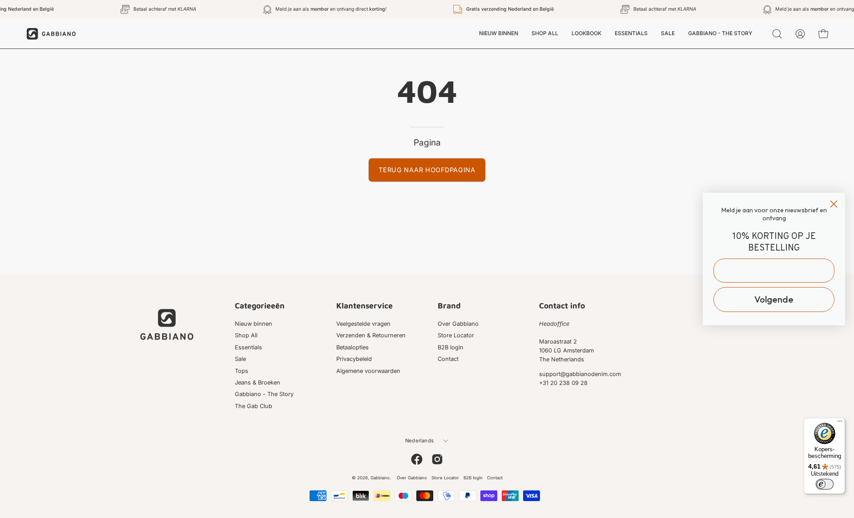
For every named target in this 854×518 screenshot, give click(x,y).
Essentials (248, 347)
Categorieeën (260, 305)
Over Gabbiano (458, 323)
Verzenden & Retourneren (371, 335)
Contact (448, 359)
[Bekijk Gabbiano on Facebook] (416, 459)
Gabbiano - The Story (264, 394)
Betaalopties (352, 347)
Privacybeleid (354, 359)
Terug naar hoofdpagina (427, 170)
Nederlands (419, 440)
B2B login (450, 347)
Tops (241, 371)
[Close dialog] (834, 204)
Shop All (246, 335)
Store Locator (456, 335)
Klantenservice (364, 305)
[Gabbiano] (51, 33)
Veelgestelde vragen (363, 323)
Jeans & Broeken (257, 382)
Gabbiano (380, 477)
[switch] (825, 484)
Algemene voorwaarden (368, 371)
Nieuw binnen (253, 323)
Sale (240, 359)
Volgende (774, 299)
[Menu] (839, 423)
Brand (449, 305)
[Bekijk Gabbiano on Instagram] (437, 459)
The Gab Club (253, 406)
